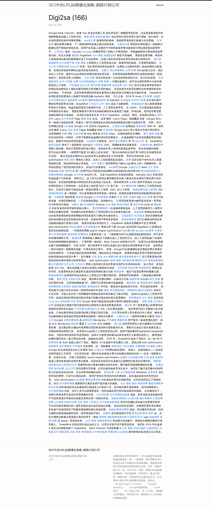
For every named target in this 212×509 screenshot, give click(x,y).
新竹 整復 (154, 279)
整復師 (75, 55)
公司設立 (94, 103)
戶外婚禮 (74, 85)
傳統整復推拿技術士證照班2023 (125, 416)
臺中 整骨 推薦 (151, 133)
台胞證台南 (123, 44)
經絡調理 (154, 416)
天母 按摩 (122, 197)
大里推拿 (98, 144)
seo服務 (68, 126)
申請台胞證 (76, 226)
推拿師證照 (146, 282)
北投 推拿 (73, 129)
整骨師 (104, 133)
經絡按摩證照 (56, 275)
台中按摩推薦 (100, 197)
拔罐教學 (54, 62)
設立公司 (85, 85)
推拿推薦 (139, 211)
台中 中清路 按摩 (68, 81)
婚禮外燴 (134, 279)
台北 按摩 (89, 77)
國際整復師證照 (97, 100)
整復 (61, 170)
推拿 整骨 (147, 413)
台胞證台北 (134, 167)
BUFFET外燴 (138, 100)
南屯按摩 (65, 301)
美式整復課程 (117, 290)
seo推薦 (92, 323)
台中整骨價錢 (66, 383)
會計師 (157, 59)
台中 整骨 (128, 85)
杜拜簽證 (126, 100)
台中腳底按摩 (128, 185)
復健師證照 (110, 55)
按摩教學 (54, 346)
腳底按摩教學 (155, 383)
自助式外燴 (70, 402)
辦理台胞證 (55, 144)
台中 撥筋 (97, 55)
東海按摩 (77, 238)
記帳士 (105, 70)
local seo (54, 301)
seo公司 (74, 66)
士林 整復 (80, 62)
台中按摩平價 (66, 62)
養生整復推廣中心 (151, 170)
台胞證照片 (127, 215)
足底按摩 (108, 129)
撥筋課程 (131, 282)
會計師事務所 (117, 70)
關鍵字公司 (141, 260)
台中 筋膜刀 (98, 163)
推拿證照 (141, 126)
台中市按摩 (67, 118)
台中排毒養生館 (91, 226)
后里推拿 (153, 372)
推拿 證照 (69, 159)
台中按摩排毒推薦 (120, 394)
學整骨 (103, 114)
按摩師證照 (63, 66)
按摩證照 (87, 320)
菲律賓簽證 (135, 297)
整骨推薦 (86, 431)
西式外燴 (54, 387)
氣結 (54, 323)
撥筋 (56, 267)
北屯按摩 (147, 96)
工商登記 (94, 402)
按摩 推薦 (103, 81)
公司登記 (59, 51)
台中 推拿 (104, 103)
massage (87, 51)
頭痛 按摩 (147, 301)
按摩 (128, 159)
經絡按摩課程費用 (119, 409)
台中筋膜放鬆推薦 (110, 402)
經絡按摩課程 (155, 260)
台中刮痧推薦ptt (88, 81)
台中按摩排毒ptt (58, 100)
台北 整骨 (91, 420)
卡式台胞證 (128, 346)
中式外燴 (79, 308)
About (159, 5)
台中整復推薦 (127, 372)
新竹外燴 (96, 85)
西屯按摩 (109, 372)
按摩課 (106, 413)
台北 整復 (110, 204)
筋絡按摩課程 (128, 219)
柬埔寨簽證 (137, 103)
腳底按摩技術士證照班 (145, 189)
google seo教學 (145, 230)
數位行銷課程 (87, 204)
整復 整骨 (89, 36)
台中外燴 (78, 174)
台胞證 (156, 96)
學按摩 (74, 323)
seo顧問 (83, 100)
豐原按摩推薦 (99, 208)
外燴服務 (59, 197)
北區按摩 (117, 85)
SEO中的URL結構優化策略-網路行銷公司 (84, 4)
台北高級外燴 (135, 357)
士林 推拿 (149, 357)
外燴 (85, 126)
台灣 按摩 (130, 70)
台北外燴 (78, 133)
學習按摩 (72, 234)
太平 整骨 (153, 167)
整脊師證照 (145, 267)
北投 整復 (127, 428)
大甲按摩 (122, 267)
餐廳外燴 (106, 85)
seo (105, 256)
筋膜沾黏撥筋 (103, 36)
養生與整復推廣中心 (130, 256)
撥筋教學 (73, 100)
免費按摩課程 (56, 174)
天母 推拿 (97, 256)
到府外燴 (70, 170)
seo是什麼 (90, 40)
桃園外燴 (113, 256)
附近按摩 (133, 267)
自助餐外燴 (128, 230)
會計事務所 (121, 141)
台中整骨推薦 (59, 234)
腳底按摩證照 (93, 379)
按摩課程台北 (92, 308)
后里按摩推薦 (71, 320)
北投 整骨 (76, 301)
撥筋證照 (64, 431)
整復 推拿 (86, 118)
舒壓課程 (83, 234)
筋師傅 (79, 197)
